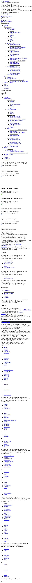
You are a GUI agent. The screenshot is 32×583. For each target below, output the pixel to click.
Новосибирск (7, 466)
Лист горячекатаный (15, 44)
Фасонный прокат (11, 37)
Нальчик (6, 457)
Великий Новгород (8, 370)
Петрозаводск (7, 485)
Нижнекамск (7, 460)
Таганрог (6, 525)
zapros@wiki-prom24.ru (6, 16)
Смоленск (6, 511)
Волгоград (6, 375)
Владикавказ (7, 372)
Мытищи (6, 446)
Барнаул (6, 359)
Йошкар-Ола (7, 408)
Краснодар (6, 425)
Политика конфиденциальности (11, 245)
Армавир (6, 350)
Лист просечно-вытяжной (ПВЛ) (18, 47)
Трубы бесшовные (14, 54)
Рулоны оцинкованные (15, 71)
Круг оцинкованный (15, 67)
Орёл (5, 474)
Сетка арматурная (14, 63)
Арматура (12, 29)
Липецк (6, 434)
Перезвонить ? (4, 14)
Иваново (6, 404)
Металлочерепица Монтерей (17, 80)
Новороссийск (7, 465)
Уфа (5, 541)
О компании (7, 86)
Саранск (6, 506)
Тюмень (6, 533)
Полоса (11, 33)
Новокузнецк (7, 464)
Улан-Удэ (6, 538)
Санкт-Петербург (8, 505)
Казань (5, 413)
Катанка (12, 31)
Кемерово (6, 417)
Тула (5, 532)
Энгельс (6, 569)
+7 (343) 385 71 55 (5, 13)
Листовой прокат (11, 43)
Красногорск (7, 424)
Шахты (5, 564)
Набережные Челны (9, 456)
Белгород (6, 360)
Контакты (6, 88)
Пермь (5, 484)
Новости (6, 85)
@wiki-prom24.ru (6, 21)
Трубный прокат (11, 50)
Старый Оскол (7, 516)
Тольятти (6, 529)
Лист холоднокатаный (15, 46)
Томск (5, 530)
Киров (5, 418)
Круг (11, 36)
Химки (5, 550)
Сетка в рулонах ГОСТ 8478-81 (17, 61)
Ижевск (6, 405)
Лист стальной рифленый (16, 48)
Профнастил (10, 77)
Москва (5, 444)
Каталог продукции (9, 292)
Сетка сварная (13, 59)
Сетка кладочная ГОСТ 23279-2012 (18, 58)
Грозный (6, 384)
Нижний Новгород (8, 461)
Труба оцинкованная (15, 73)
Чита (5, 559)
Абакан (5, 347)
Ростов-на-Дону (8, 493)
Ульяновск (6, 539)
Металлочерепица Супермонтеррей (19, 81)
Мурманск (6, 445)
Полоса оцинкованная (15, 69)
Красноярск (7, 427)
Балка (11, 39)
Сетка (8, 56)
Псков (5, 488)
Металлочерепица (11, 78)
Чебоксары (6, 555)
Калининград (7, 414)
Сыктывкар (6, 520)
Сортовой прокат (11, 28)
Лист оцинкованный (15, 70)
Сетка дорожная (14, 62)
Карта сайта (4, 247)
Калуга (5, 416)
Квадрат (12, 35)
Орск (5, 477)
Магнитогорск (7, 441)
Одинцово (6, 472)
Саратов (6, 507)
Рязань (5, 494)
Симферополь (7, 510)
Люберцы (6, 436)
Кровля (5, 75)
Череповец (6, 558)
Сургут (5, 518)
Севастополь (7, 509)
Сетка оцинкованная (15, 65)
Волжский (6, 376)
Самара (5, 503)
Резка (5, 84)
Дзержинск (6, 389)
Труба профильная (14, 51)
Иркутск (6, 406)
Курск (5, 429)
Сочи (5, 513)
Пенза (5, 482)
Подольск (6, 486)
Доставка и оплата (8, 82)
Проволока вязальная (15, 32)
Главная (6, 25)
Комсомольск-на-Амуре (10, 420)
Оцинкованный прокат (12, 66)
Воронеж (6, 379)
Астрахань (6, 353)
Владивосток (7, 371)
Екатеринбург (7, 395)
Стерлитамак (7, 517)
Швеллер (12, 42)
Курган (5, 428)
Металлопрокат (7, 27)
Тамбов (5, 526)
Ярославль (6, 576)
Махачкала (6, 442)
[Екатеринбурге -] (5, 1)
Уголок (11, 40)
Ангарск (6, 348)
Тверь (5, 527)
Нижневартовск (8, 458)
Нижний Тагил (7, 462)
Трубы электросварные (15, 52)
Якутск (5, 575)
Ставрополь (7, 514)
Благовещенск (7, 362)
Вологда (6, 378)
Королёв (6, 421)
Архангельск (7, 351)
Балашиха (6, 358)
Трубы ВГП (12, 55)
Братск (5, 363)
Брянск (5, 365)
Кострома (6, 423)
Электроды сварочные (12, 74)
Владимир (6, 374)
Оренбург (6, 476)
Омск (5, 473)
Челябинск (6, 556)
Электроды (6, 269)
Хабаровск (6, 549)
